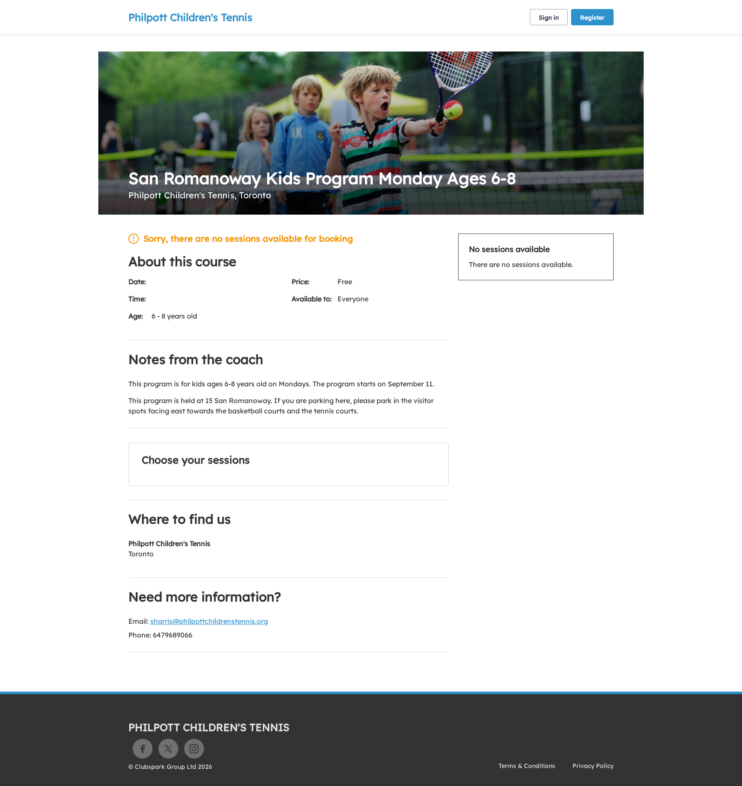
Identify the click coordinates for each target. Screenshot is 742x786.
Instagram (194, 749)
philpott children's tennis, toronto (199, 195)
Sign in (549, 17)
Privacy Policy (593, 766)
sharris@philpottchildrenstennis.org (209, 621)
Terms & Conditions (527, 766)
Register (592, 17)
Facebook (142, 749)
